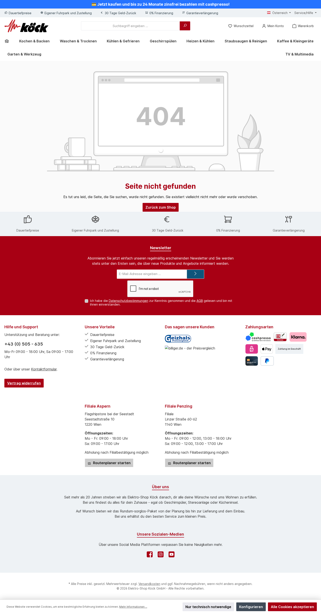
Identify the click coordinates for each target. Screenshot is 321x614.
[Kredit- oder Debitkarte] (251, 361)
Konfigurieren (251, 607)
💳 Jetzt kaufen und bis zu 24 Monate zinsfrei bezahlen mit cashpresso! (160, 4)
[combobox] (130, 25)
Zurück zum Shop (160, 207)
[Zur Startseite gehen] (26, 25)
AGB (200, 301)
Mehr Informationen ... (133, 606)
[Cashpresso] (258, 337)
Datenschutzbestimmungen (128, 301)
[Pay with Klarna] (298, 337)
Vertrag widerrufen (24, 383)
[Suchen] (185, 25)
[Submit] (195, 274)
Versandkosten (149, 584)
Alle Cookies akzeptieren (292, 607)
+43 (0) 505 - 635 (23, 344)
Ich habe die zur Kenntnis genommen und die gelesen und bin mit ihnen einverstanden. (161, 302)
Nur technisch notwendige (208, 607)
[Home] (8, 41)
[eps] (251, 349)
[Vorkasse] (280, 337)
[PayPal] (267, 361)
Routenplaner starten (111, 463)
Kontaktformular (44, 369)
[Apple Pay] (266, 349)
